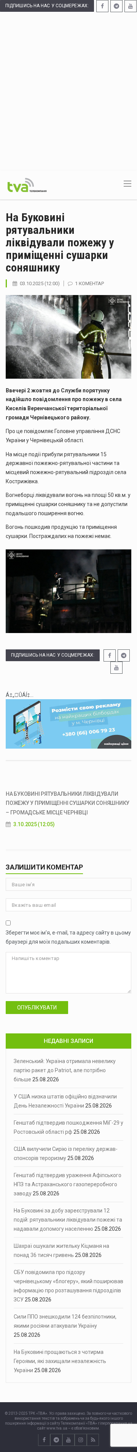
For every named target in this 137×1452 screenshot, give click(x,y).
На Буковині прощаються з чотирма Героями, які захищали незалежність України (60, 1361)
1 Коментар (89, 283)
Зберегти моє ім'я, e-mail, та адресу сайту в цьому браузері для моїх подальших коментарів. (68, 937)
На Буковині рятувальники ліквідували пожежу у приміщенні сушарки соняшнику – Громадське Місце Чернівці (67, 803)
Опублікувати (37, 1007)
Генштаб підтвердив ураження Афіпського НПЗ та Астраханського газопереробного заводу (67, 1184)
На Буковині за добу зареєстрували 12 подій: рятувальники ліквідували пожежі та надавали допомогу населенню (68, 1220)
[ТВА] (27, 184)
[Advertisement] (68, 90)
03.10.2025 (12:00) (40, 283)
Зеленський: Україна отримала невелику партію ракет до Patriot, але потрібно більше (65, 1070)
